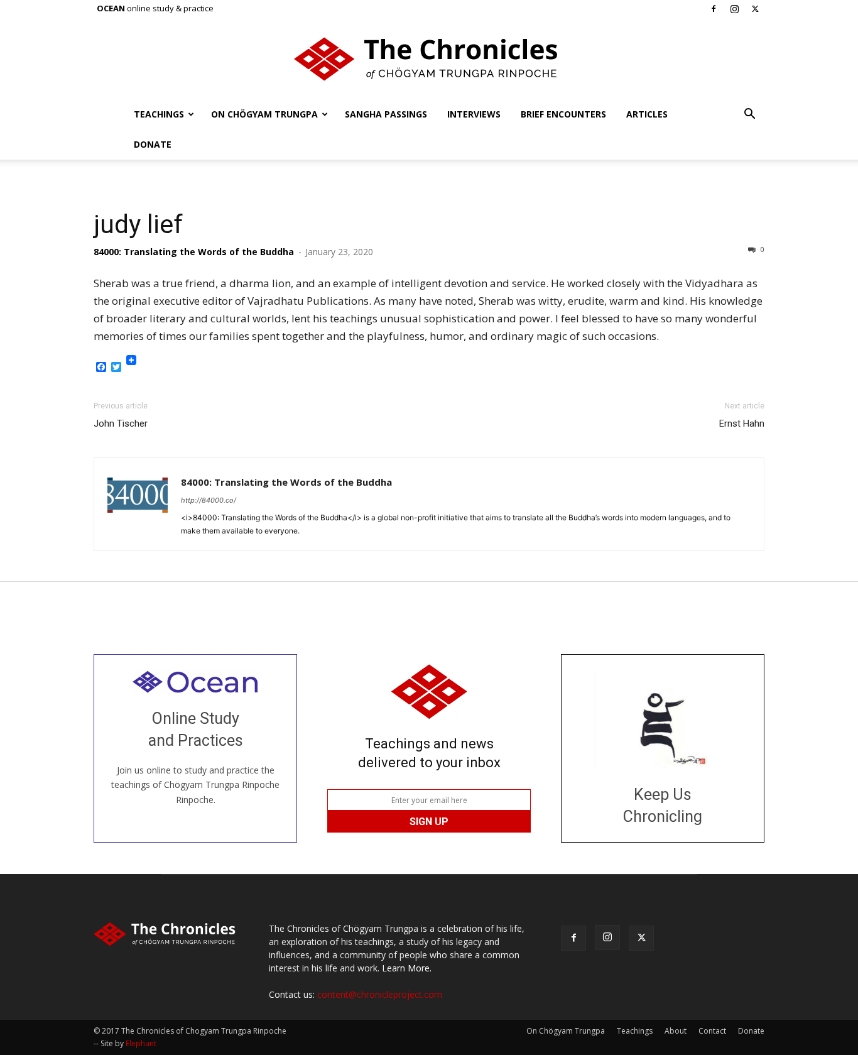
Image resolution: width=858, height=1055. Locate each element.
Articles (647, 114)
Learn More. (407, 968)
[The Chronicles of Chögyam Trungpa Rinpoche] (429, 59)
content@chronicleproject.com (379, 994)
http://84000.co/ (208, 500)
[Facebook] (713, 9)
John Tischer (121, 423)
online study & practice (155, 8)
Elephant (141, 1043)
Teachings (159, 114)
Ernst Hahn (741, 423)
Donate (152, 144)
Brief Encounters (563, 114)
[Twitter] (755, 9)
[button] (749, 115)
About (676, 1030)
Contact (712, 1030)
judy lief (138, 224)
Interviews (474, 114)
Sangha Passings (386, 114)
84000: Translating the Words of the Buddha (194, 252)
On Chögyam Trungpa (264, 114)
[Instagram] (734, 9)
